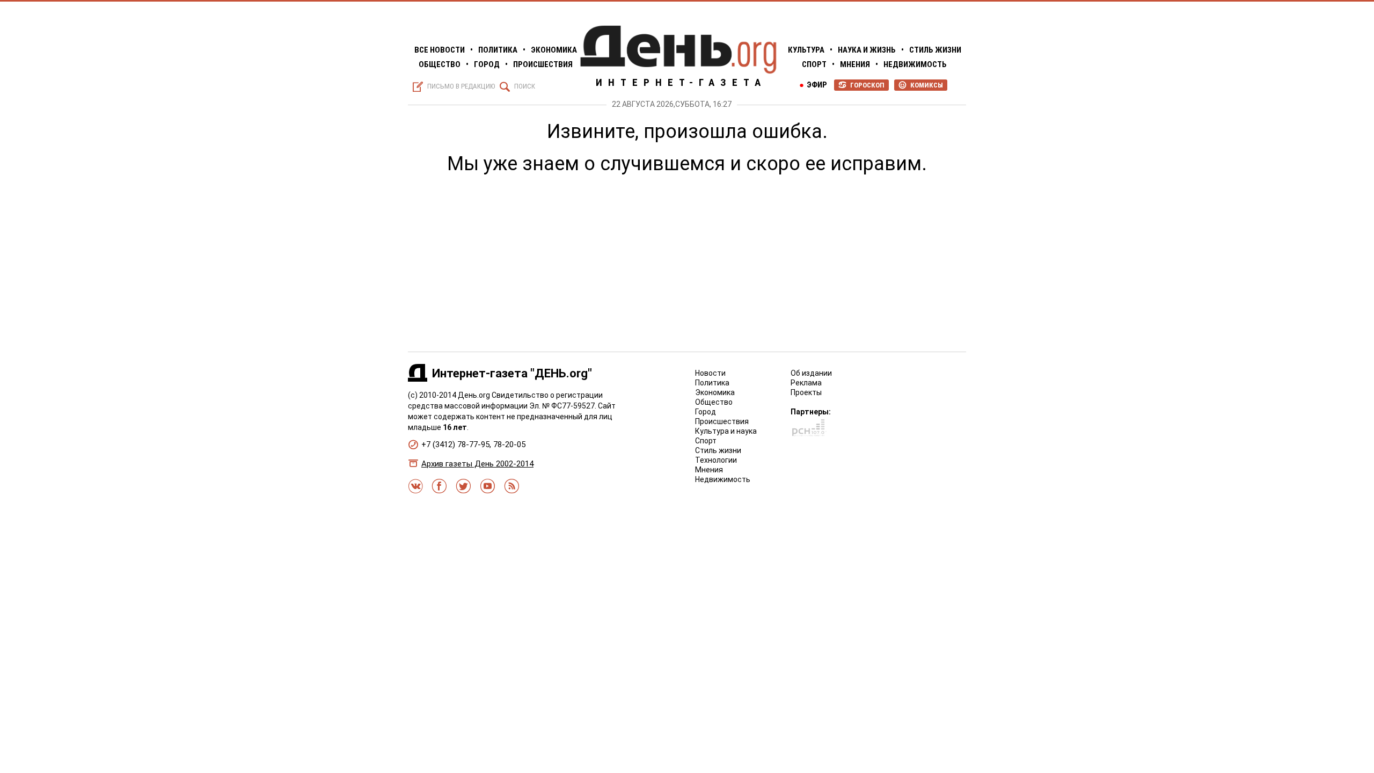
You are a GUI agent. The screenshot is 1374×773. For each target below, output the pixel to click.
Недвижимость (915, 64)
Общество (440, 64)
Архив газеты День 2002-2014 (477, 464)
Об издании (811, 373)
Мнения (855, 64)
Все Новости (439, 50)
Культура (806, 50)
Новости (710, 373)
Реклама (806, 382)
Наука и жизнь (867, 50)
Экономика (554, 50)
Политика (497, 50)
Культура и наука (726, 431)
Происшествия (543, 64)
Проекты (806, 392)
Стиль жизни (935, 50)
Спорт (814, 64)
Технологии (716, 460)
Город (487, 64)
